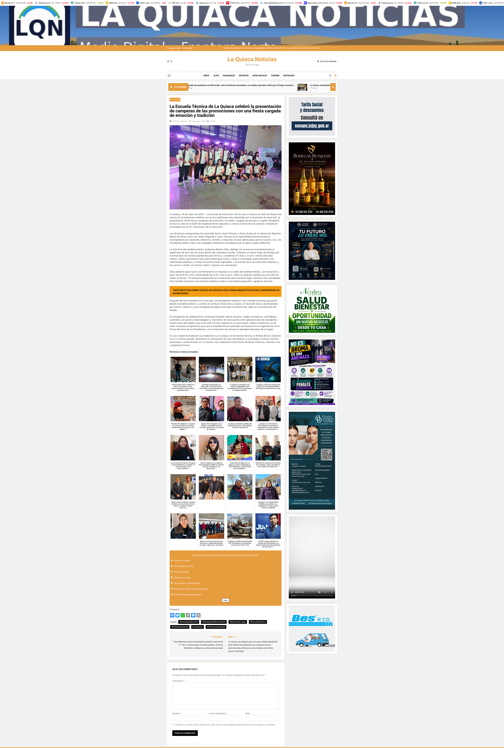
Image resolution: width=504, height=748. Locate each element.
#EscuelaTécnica (258, 622)
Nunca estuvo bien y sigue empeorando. (191, 589)
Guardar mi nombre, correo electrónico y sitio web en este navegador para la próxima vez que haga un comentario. (225, 725)
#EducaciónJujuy (238, 622)
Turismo (275, 75)
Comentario (178, 681)
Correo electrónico (218, 713)
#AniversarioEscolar (188, 622)
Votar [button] (225, 600)
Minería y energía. (181, 572)
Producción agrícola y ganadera (187, 594)
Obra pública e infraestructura (187, 583)
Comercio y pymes (182, 560)
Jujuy (216, 75)
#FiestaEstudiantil (179, 627)
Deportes (244, 75)
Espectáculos (260, 75)
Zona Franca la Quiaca (183, 566)
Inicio (206, 75)
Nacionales (229, 75)
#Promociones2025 (216, 627)
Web (248, 713)
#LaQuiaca (197, 627)
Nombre (176, 713)
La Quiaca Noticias (252, 59)
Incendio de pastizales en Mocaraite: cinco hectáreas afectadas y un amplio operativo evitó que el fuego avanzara (269, 48)
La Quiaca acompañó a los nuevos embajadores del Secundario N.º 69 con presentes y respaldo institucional (243, 85)
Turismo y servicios (182, 577)
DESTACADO (289, 75)
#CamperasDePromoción (213, 622)
